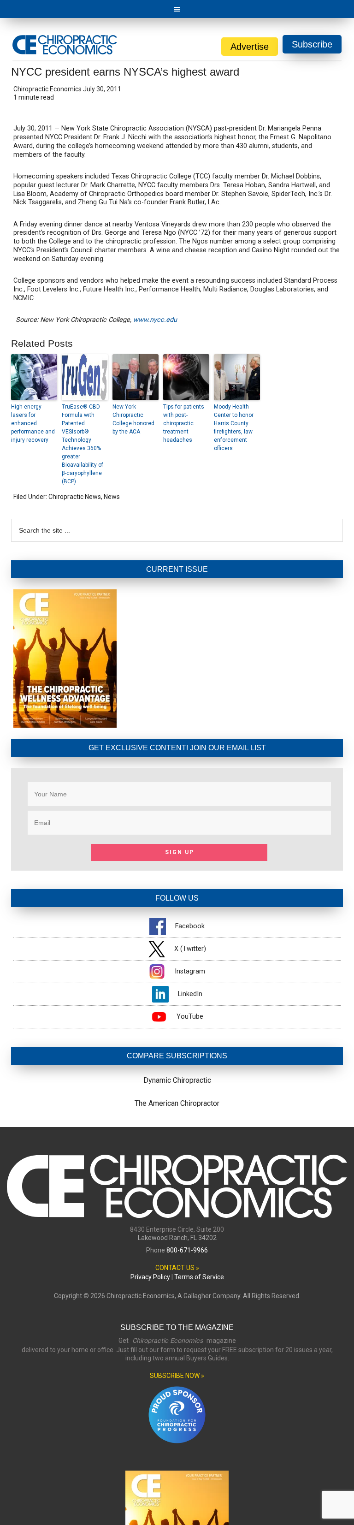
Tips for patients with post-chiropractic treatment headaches (183, 423)
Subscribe (312, 44)
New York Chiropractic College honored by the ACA (133, 419)
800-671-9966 (187, 1250)
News (112, 496)
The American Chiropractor (177, 1103)
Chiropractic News (74, 496)
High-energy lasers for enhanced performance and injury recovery (33, 423)
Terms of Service (199, 1277)
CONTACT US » (177, 1267)
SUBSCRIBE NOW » (177, 1375)
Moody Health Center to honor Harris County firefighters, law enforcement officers (234, 427)
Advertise (249, 47)
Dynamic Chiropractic (177, 1080)
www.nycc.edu (155, 320)
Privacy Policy (150, 1277)
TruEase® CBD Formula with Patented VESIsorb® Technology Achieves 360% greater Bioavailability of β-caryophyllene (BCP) (82, 444)
